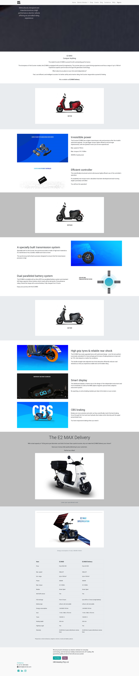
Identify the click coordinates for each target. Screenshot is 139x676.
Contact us (20, 663)
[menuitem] (74, 2)
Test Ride (57, 658)
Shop (64, 658)
